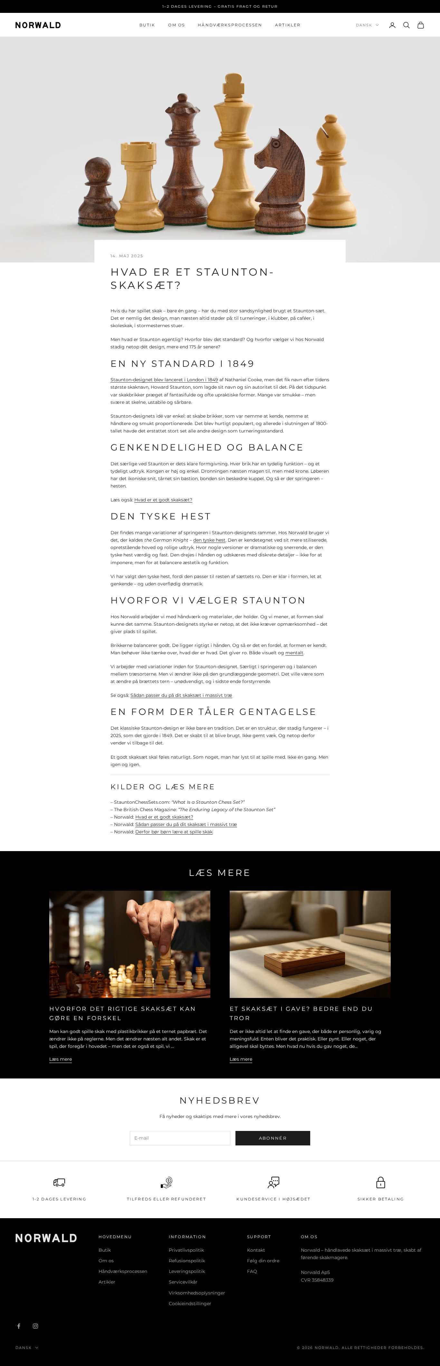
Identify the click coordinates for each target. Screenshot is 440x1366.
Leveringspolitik (187, 1271)
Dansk (364, 25)
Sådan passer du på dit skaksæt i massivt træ (181, 695)
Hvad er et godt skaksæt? (163, 500)
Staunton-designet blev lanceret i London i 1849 (164, 380)
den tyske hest (209, 540)
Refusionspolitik (187, 1261)
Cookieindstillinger (190, 1303)
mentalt (294, 653)
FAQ (252, 1271)
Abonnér (273, 1138)
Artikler (288, 25)
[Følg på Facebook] (18, 1326)
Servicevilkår (183, 1282)
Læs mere (60, 1059)
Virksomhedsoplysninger (197, 1293)
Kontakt (256, 1250)
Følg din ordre (263, 1261)
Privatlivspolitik (186, 1250)
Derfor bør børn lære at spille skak (174, 832)
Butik (147, 25)
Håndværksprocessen (230, 25)
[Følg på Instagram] (35, 1326)
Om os (176, 25)
